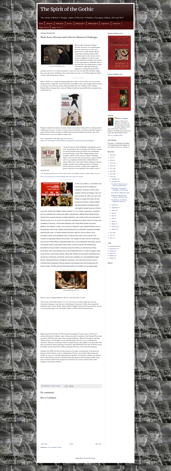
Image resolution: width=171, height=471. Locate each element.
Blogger (93, 458)
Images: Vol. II (43, 27)
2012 (111, 235)
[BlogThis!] (67, 386)
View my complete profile (115, 135)
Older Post (98, 444)
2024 (111, 155)
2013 (111, 233)
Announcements (114, 246)
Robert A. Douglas (122, 118)
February (114, 226)
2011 (111, 238)
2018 (111, 166)
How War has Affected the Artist (120, 193)
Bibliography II (93, 23)
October (114, 205)
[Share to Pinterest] (73, 386)
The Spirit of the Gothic (67, 9)
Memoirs (112, 256)
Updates (112, 258)
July (113, 213)
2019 (111, 163)
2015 (111, 174)
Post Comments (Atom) (54, 447)
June (113, 216)
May (113, 218)
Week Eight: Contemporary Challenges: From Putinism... (120, 189)
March (114, 224)
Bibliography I (80, 23)
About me (49, 23)
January (114, 229)
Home (41, 23)
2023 (111, 158)
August (114, 210)
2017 (111, 168)
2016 (111, 171)
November (115, 181)
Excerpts (112, 251)
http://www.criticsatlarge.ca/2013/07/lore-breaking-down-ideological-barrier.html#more (67, 140)
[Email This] (65, 386)
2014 (111, 176)
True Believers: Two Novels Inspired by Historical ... (119, 200)
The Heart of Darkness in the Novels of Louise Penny (119, 185)
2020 (111, 160)
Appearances (105, 23)
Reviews (69, 23)
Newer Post (44, 444)
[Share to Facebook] (71, 386)
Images (112, 253)
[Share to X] (69, 386)
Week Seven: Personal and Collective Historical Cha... (119, 196)
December (115, 179)
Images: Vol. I (56, 27)
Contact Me (116, 23)
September (115, 207)
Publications (60, 23)
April (113, 221)
